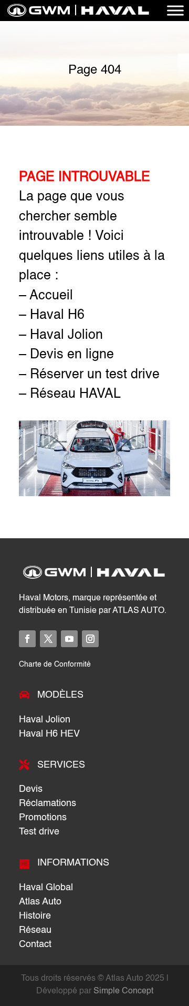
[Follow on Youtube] (69, 638)
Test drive (39, 832)
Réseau (35, 930)
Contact (35, 944)
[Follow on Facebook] (27, 638)
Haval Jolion (66, 335)
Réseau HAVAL (75, 394)
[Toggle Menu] (175, 10)
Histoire (35, 916)
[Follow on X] (48, 638)
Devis (31, 789)
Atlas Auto (40, 902)
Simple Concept (123, 991)
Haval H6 (57, 315)
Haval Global (46, 887)
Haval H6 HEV (49, 734)
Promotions (43, 817)
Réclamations (47, 803)
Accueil (51, 296)
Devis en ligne (72, 354)
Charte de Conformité (55, 664)
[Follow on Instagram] (90, 638)
